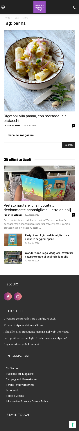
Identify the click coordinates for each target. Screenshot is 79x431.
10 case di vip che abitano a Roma (23, 325)
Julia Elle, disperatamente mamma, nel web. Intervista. (36, 331)
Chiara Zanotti (12, 125)
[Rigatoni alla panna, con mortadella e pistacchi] (39, 70)
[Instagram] (18, 296)
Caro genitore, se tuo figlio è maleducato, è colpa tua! (35, 338)
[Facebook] (8, 296)
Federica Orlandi (13, 214)
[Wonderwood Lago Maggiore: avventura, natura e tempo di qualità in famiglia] (13, 257)
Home (7, 17)
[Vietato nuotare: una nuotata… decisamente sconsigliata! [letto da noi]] (39, 183)
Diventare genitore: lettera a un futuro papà (29, 318)
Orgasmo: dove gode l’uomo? (21, 344)
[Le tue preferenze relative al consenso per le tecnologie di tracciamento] (72, 424)
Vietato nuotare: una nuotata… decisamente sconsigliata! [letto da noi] (37, 207)
